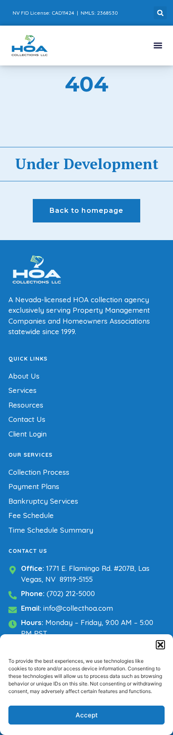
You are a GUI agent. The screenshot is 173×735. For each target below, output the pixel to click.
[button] (160, 645)
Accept (87, 715)
